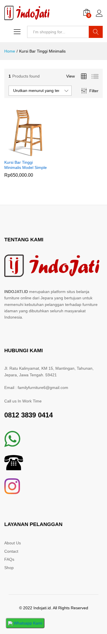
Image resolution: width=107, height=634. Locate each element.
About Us (12, 543)
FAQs (9, 559)
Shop (9, 567)
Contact (11, 551)
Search (96, 32)
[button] (21, 153)
